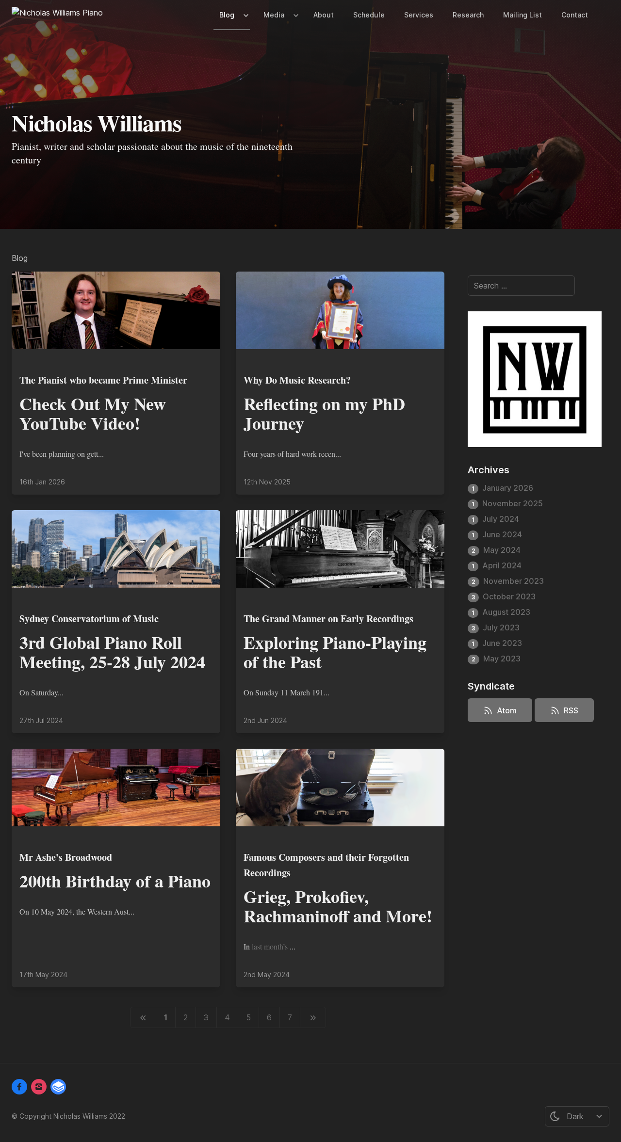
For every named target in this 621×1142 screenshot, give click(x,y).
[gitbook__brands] (58, 1086)
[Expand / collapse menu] (245, 15)
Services (418, 15)
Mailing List (522, 15)
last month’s (271, 946)
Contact (574, 15)
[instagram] (39, 1086)
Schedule (369, 15)
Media (273, 15)
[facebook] (19, 1086)
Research (468, 15)
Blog (226, 15)
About (323, 15)
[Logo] (57, 14)
